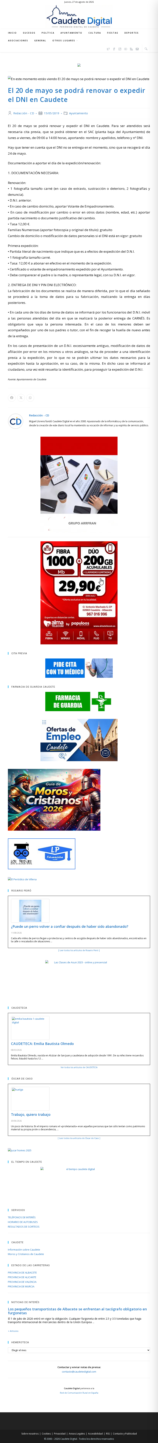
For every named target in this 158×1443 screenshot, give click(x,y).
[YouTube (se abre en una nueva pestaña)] (126, 48)
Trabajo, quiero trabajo (30, 1114)
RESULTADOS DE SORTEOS (24, 1226)
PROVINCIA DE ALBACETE (22, 1272)
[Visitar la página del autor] (15, 421)
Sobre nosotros (30, 1433)
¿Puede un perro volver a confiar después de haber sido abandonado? (69, 926)
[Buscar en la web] (146, 49)
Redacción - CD (23, 113)
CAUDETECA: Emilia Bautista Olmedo (42, 1043)
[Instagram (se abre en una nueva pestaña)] (120, 48)
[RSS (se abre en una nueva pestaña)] (131, 48)
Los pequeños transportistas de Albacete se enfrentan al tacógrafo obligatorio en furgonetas (77, 1311)
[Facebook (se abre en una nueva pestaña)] (114, 48)
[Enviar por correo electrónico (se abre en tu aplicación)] (137, 48)
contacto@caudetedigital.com (79, 1371)
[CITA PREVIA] (79, 668)
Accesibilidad (95, 1433)
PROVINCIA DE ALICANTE (22, 1277)
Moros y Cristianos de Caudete (26, 1254)
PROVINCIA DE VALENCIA (22, 1282)
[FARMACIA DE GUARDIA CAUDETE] (79, 701)
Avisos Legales (77, 1433)
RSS (108, 1433)
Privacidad (60, 1433)
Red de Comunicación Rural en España (79, 1392)
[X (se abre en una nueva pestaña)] (108, 48)
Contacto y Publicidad (125, 1433)
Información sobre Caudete (24, 1249)
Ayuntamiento (78, 113)
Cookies (46, 1433)
